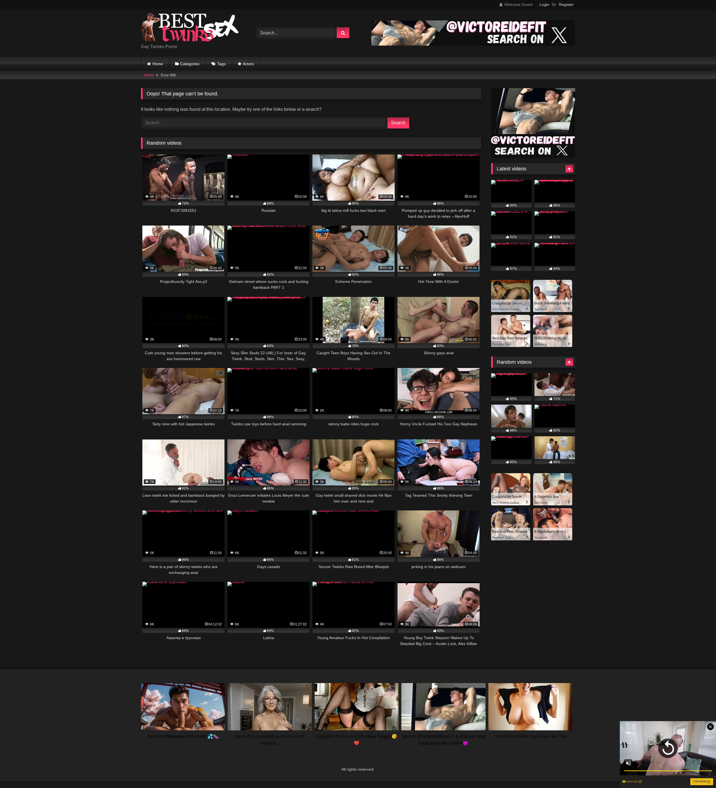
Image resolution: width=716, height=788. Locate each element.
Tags (221, 64)
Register (566, 4)
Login (544, 4)
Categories (189, 64)
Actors (248, 64)
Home (157, 64)
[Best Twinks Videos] (190, 28)
